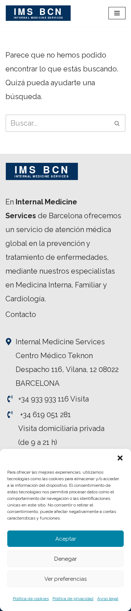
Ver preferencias (65, 579)
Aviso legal (107, 598)
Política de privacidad (73, 598)
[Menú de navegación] (117, 13)
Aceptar (65, 539)
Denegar (65, 559)
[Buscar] (117, 123)
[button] (120, 458)
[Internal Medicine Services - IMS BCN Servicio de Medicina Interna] (38, 13)
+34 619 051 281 (45, 414)
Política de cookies (31, 598)
